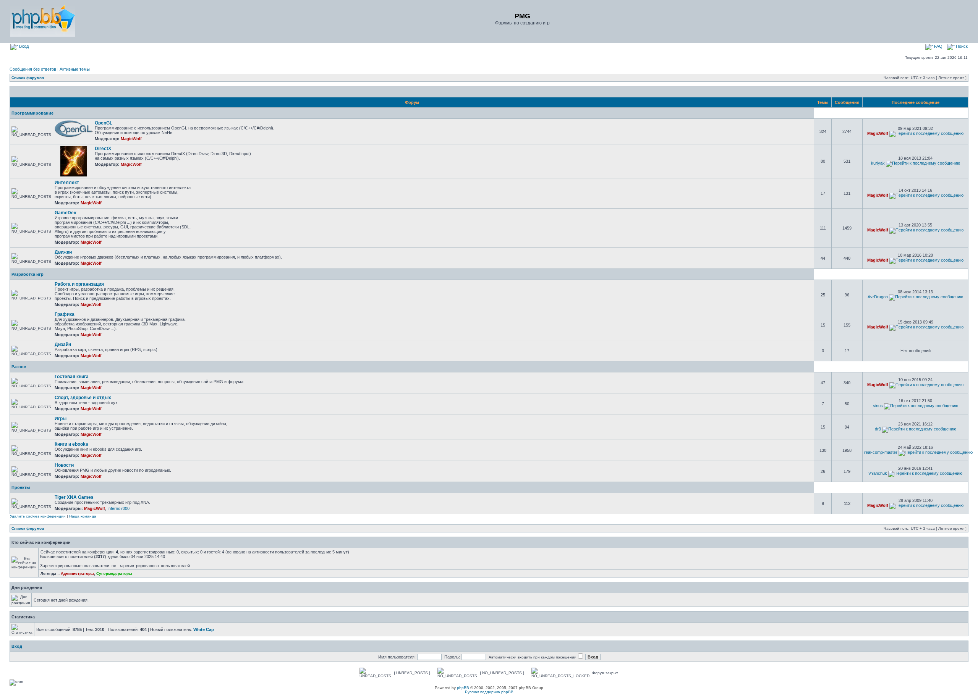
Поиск (961, 46)
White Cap (203, 629)
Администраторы (77, 573)
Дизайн (63, 344)
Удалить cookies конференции (38, 516)
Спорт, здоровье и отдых (83, 397)
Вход (23, 46)
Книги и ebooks (71, 444)
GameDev (65, 212)
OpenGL (103, 123)
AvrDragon (878, 296)
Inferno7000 (118, 508)
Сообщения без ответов (33, 69)
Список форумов (27, 78)
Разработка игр (27, 274)
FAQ (937, 46)
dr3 (878, 429)
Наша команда (82, 516)
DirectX (103, 148)
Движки (63, 252)
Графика (64, 314)
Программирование (32, 113)
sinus (878, 405)
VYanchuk (877, 473)
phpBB (463, 688)
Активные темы (75, 69)
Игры (60, 418)
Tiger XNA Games (74, 497)
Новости (64, 465)
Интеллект (67, 182)
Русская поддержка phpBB (489, 692)
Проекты (20, 487)
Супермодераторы (114, 573)
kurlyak (878, 163)
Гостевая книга (72, 376)
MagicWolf (131, 138)
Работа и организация (79, 284)
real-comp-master (880, 452)
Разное (18, 366)
